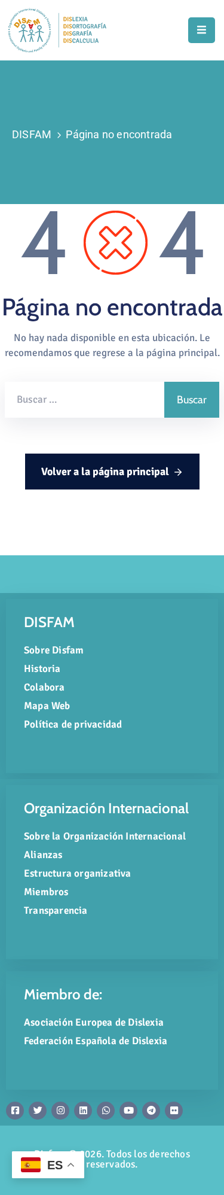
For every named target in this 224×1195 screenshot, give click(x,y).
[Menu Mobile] (201, 30)
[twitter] (38, 1111)
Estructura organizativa (77, 873)
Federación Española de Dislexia (95, 1041)
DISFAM (31, 134)
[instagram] (60, 1111)
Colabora (44, 687)
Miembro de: (63, 994)
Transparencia (56, 910)
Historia (42, 668)
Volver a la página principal (105, 471)
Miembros (46, 892)
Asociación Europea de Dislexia (94, 1022)
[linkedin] (83, 1111)
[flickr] (174, 1111)
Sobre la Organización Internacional (105, 836)
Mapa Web (47, 706)
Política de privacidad (73, 724)
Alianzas (43, 855)
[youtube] (128, 1111)
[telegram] (151, 1111)
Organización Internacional (106, 808)
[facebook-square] (15, 1111)
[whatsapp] (106, 1111)
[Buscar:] (84, 400)
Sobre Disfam (54, 650)
